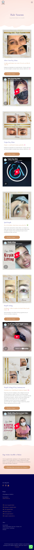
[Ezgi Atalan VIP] (3, 2)
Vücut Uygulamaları (9, 505)
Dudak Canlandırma (9, 516)
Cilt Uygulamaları (8, 509)
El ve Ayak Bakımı (8, 513)
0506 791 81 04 (6, 498)
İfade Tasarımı (7, 511)
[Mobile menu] (32, 2)
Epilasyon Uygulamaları (10, 507)
